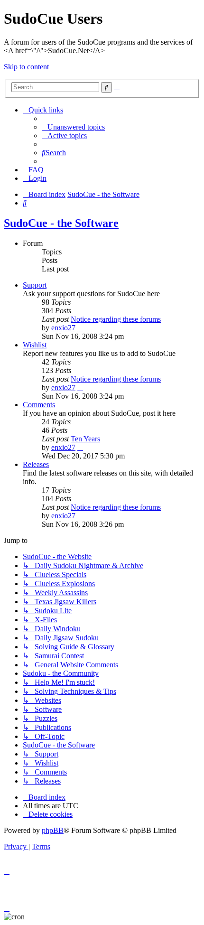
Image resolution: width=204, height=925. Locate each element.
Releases (36, 464)
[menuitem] (73, 127)
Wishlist (34, 345)
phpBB (53, 830)
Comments (39, 405)
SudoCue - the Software (61, 223)
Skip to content (26, 67)
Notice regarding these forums (116, 319)
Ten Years (85, 439)
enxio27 (63, 328)
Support (34, 285)
